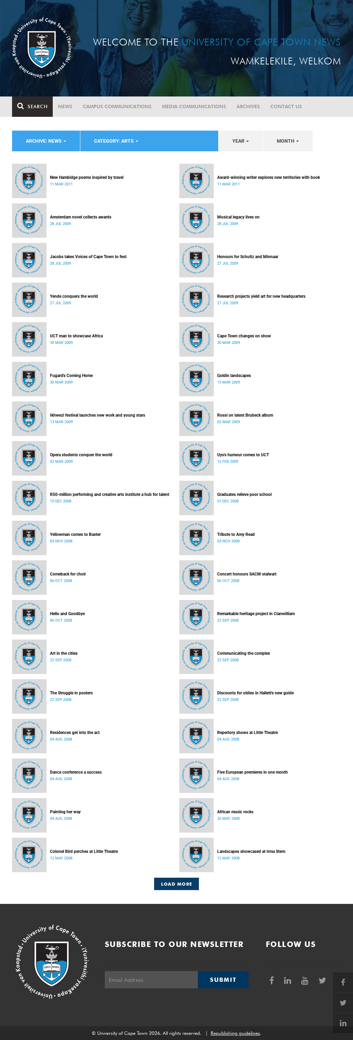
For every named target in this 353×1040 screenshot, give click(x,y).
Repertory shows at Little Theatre (247, 732)
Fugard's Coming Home (71, 375)
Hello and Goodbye (67, 613)
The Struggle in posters (71, 693)
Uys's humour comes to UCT (243, 454)
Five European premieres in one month (252, 772)
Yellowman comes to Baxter (75, 534)
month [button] (286, 141)
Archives (248, 106)
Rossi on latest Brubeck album (245, 415)
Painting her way (65, 811)
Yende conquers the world (74, 296)
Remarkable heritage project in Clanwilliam (256, 613)
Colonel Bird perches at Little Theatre (84, 851)
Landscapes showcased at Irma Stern (251, 851)
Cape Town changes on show (244, 336)
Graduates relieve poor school (244, 494)
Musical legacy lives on (238, 217)
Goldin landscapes (234, 375)
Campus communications (117, 106)
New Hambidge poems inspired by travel (86, 177)
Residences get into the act (75, 732)
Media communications (194, 106)
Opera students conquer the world (81, 454)
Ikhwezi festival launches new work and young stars (97, 415)
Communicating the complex (243, 653)
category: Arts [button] (114, 141)
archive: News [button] (44, 141)
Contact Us (286, 106)
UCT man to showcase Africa (76, 336)
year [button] (238, 141)
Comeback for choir (68, 574)
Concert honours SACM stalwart (246, 574)
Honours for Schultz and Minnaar (247, 256)
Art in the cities (64, 653)
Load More (176, 884)
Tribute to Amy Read (236, 534)
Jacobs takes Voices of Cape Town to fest (88, 256)
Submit (223, 979)
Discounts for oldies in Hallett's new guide (255, 693)
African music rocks (235, 811)
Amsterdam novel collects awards (80, 217)
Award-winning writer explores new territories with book (268, 177)
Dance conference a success (76, 772)
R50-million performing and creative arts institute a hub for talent (109, 494)
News (65, 106)
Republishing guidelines (235, 1033)
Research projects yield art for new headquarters (261, 296)
